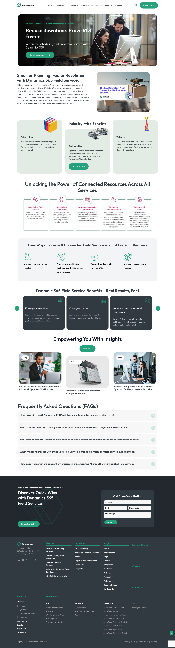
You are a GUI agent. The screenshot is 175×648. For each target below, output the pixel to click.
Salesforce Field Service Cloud (116, 618)
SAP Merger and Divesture (56, 615)
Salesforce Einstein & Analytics (116, 622)
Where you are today (54, 607)
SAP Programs (51, 618)
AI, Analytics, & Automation (86, 611)
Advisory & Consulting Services (55, 550)
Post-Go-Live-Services (55, 622)
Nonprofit (79, 569)
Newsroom (21, 628)
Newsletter (22, 632)
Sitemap (153, 642)
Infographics (109, 565)
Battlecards (109, 589)
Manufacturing (81, 548)
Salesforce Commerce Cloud (115, 633)
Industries (61, 5)
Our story (21, 606)
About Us (109, 5)
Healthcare (80, 565)
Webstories (108, 581)
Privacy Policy (129, 642)
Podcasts (108, 577)
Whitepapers (109, 552)
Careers (118, 5)
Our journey (22, 609)
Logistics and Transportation (87, 561)
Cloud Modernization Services (55, 563)
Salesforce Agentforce (113, 629)
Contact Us (148, 5)
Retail (77, 556)
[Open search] (136, 5)
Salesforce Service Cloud (114, 607)
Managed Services (139, 607)
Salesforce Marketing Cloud (115, 615)
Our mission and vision (26, 613)
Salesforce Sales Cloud (113, 611)
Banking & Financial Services (87, 552)
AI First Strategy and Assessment (55, 556)
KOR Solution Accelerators (57, 576)
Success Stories (87, 5)
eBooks (107, 561)
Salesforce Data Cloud (113, 626)
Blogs (106, 556)
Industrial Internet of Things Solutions (58, 570)
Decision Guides (110, 585)
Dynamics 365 (80, 607)
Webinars (108, 573)
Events (20, 625)
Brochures (108, 569)
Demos (106, 548)
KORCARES (22, 621)
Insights (99, 5)
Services (51, 5)
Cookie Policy (142, 642)
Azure (77, 615)
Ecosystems (73, 5)
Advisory (49, 611)
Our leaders (22, 617)
